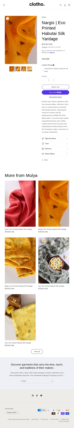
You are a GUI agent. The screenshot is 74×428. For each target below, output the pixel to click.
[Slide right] (35, 69)
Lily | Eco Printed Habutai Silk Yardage (51, 286)
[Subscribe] (52, 381)
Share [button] (46, 160)
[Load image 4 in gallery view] (29, 68)
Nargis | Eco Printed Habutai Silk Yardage (52, 229)
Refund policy (35, 419)
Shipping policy (65, 419)
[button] (4, 5)
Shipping (44, 47)
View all (37, 351)
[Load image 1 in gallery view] (12, 68)
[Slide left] (7, 69)
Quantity (44, 76)
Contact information (64, 421)
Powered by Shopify (24, 419)
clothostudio (15, 419)
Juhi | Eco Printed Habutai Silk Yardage (18, 343)
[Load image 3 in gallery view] (23, 68)
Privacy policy (44, 419)
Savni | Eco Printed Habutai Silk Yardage (18, 229)
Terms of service (54, 419)
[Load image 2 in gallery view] (17, 68)
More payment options (55, 97)
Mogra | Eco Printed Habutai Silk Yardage (19, 286)
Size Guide (45, 59)
